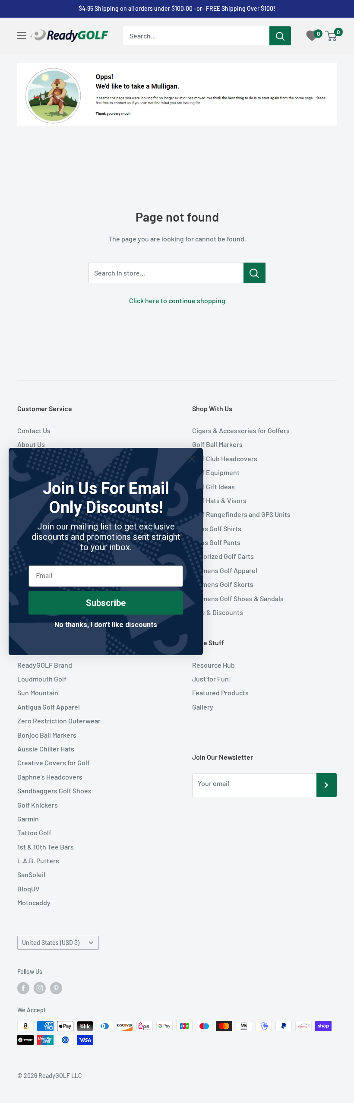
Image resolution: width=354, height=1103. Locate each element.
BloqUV (28, 888)
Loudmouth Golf (41, 679)
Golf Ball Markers (217, 444)
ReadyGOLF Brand (44, 665)
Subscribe (106, 603)
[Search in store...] (254, 273)
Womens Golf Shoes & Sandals (238, 598)
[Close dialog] (191, 458)
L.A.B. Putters (38, 860)
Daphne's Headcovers (49, 777)
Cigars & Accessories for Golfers (241, 430)
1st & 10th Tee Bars (45, 847)
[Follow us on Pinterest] (56, 988)
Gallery (202, 707)
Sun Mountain (37, 692)
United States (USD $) (50, 942)
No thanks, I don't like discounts (105, 625)
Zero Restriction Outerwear (59, 720)
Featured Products (220, 692)
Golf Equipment (216, 472)
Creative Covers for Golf (53, 762)
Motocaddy (34, 902)
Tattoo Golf (34, 832)
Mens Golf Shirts (216, 528)
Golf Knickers (37, 805)
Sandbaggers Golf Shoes (54, 790)
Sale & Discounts (217, 612)
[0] (331, 36)
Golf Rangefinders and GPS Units (241, 514)
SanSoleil (31, 874)
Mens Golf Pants (216, 542)
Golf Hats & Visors (219, 500)
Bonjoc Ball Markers (46, 735)
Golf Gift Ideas (213, 486)
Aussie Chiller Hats (45, 749)
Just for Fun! (211, 679)
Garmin (28, 819)
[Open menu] (21, 35)
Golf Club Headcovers (224, 458)
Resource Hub (213, 665)
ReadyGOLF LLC (60, 1075)
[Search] (280, 35)
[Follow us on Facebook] (23, 988)
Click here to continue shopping (177, 300)
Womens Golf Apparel (224, 570)
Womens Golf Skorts (222, 584)
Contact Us (34, 430)
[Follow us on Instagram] (40, 988)
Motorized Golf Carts (223, 556)
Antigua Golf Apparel (48, 707)
